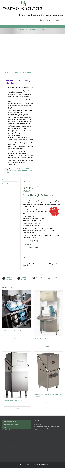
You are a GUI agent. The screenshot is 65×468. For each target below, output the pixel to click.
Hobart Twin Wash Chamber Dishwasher (15, 331)
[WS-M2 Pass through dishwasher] (16, 375)
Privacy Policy (6, 442)
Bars (12, 169)
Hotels (20, 169)
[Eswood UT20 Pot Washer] (48, 313)
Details (17, 338)
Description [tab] (5, 180)
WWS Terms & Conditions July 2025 (12, 448)
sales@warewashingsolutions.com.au (48, 426)
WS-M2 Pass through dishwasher (13, 400)
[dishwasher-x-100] (16, 52)
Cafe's (16, 169)
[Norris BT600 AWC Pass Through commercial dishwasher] (48, 372)
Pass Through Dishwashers (20, 170)
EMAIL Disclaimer (7, 445)
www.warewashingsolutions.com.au (47, 428)
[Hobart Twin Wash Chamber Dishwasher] (16, 309)
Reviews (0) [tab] (5, 183)
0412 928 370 (42, 424)
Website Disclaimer (7, 439)
